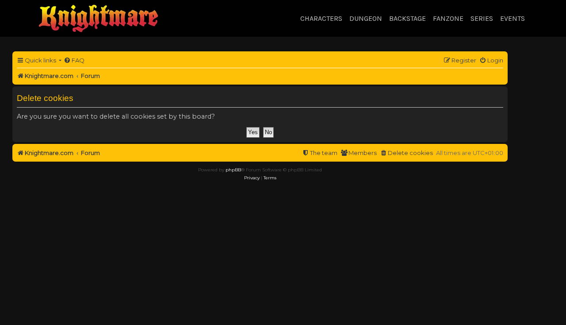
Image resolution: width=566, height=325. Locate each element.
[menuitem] (74, 60)
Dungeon (365, 18)
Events (512, 18)
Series (481, 18)
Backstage (407, 18)
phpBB (233, 170)
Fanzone (448, 18)
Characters (321, 18)
